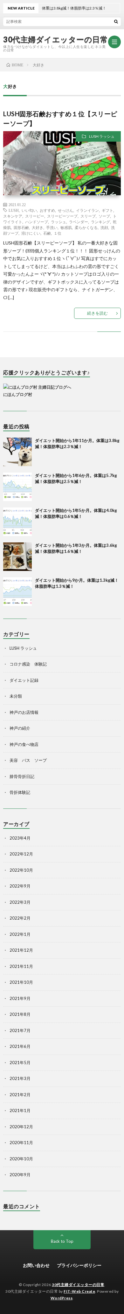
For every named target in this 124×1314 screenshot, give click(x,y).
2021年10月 (21, 982)
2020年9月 (20, 1174)
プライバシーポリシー (79, 1265)
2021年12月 (21, 950)
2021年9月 (20, 998)
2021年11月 (21, 966)
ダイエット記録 (24, 680)
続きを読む (97, 313)
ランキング (100, 222)
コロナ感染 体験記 (28, 664)
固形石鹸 (21, 227)
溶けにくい (30, 233)
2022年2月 (20, 918)
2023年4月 (20, 838)
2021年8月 (20, 1014)
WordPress (62, 1298)
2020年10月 (21, 1158)
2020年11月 (21, 1142)
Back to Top (62, 1241)
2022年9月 (20, 885)
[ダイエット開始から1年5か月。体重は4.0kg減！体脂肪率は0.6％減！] (17, 521)
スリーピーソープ (62, 216)
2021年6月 (20, 1046)
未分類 (16, 696)
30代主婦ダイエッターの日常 (55, 39)
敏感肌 (66, 227)
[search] (116, 21)
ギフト (107, 210)
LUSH (14, 210)
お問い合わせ (36, 1265)
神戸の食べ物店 (24, 744)
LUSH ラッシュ (101, 136)
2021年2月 (20, 1094)
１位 (57, 233)
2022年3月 (20, 902)
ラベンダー (78, 222)
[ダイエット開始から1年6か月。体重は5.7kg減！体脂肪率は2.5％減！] (17, 487)
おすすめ (47, 210)
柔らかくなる (86, 227)
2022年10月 (21, 870)
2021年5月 (20, 1062)
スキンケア (12, 216)
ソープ (104, 216)
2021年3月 (20, 1078)
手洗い (52, 227)
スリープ (88, 216)
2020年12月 (21, 1126)
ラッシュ (58, 222)
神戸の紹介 (20, 728)
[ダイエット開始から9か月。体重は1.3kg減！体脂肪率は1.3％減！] (17, 591)
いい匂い (29, 210)
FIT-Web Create (79, 1291)
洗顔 (104, 227)
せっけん (65, 210)
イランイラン (87, 210)
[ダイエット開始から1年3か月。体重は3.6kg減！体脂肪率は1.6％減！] (17, 556)
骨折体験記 (20, 792)
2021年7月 (20, 1030)
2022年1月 (20, 934)
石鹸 (47, 233)
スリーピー (34, 216)
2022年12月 (21, 853)
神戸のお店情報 (24, 712)
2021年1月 (20, 1110)
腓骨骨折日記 (22, 776)
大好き (37, 227)
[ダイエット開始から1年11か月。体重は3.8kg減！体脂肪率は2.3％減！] (17, 452)
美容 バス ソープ (28, 760)
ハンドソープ (36, 222)
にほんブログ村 (17, 394)
